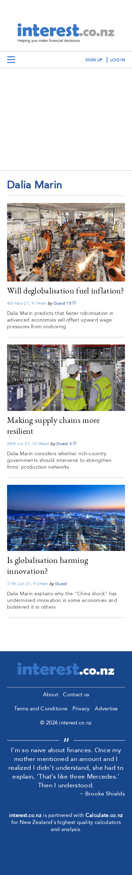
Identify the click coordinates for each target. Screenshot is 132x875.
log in (117, 60)
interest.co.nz (25, 815)
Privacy (81, 708)
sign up (94, 60)
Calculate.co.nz (104, 815)
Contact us (76, 694)
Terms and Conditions (40, 708)
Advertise (106, 708)
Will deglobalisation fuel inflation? (65, 290)
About (50, 694)
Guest (59, 303)
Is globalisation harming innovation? (47, 565)
